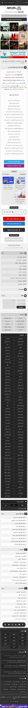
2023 (22, 637)
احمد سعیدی (7, 341)
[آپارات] (5, 624)
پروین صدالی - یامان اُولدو (19, 562)
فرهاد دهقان (7, 443)
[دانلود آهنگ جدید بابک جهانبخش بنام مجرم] (14, 36)
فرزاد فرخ (7, 440)
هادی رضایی (7, 490)
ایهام (3, 253)
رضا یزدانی (20, 403)
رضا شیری (7, 397)
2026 (22, 634)
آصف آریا (7, 338)
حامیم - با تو (22, 574)
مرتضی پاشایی (20, 470)
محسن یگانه (7, 461)
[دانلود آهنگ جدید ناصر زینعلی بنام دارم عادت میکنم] (4, 27)
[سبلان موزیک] (14, 9)
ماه (14, 505)
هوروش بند (20, 493)
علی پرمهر (8, 426)
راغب (20, 394)
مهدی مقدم (7, 481)
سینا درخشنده (20, 420)
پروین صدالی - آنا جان (20, 583)
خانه (23, 61)
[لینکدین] (15, 624)
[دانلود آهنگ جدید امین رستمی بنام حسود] (23, 45)
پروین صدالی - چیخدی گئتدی (18, 565)
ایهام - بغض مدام (21, 257)
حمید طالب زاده (20, 388)
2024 (5, 634)
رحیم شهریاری (7, 394)
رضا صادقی (20, 400)
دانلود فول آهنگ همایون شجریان (18, 541)
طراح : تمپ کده (13, 701)
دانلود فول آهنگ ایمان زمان (19, 517)
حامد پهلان (7, 382)
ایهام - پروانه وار (21, 281)
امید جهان (7, 350)
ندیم (20, 490)
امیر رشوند (20, 353)
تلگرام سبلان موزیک (13, 162)
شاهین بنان (7, 423)
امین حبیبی (7, 359)
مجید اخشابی (7, 452)
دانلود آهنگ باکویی (13, 686)
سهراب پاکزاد (20, 414)
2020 (22, 641)
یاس (20, 496)
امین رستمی (20, 362)
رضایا (8, 403)
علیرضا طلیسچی (7, 435)
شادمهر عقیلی (20, 423)
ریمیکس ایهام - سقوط (20, 263)
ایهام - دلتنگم (22, 275)
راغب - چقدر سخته (21, 604)
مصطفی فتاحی (7, 475)
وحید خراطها (7, 493)
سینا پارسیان (7, 417)
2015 (5, 644)
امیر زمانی (8, 353)
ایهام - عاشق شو (21, 284)
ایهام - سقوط (22, 269)
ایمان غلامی (20, 365)
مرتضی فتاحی (20, 472)
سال (6, 505)
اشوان (20, 347)
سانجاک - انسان (21, 559)
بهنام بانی (20, 373)
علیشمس (7, 438)
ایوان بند (20, 368)
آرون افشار (20, 338)
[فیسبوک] (22, 624)
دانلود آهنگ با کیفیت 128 (13, 224)
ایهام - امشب (22, 266)
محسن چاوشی (20, 461)
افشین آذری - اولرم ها (20, 553)
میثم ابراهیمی (20, 487)
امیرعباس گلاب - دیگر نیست (19, 577)
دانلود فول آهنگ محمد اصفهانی (18, 520)
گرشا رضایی (20, 449)
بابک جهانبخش (20, 371)
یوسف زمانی (7, 496)
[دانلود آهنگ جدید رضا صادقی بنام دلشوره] (14, 45)
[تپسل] (0, 52)
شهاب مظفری (20, 426)
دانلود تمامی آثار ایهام (13, 230)
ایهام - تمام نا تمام (21, 260)
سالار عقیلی (7, 408)
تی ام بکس (20, 382)
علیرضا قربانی (20, 438)
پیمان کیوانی (7, 379)
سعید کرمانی (7, 411)
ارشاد (8, 344)
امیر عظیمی (7, 356)
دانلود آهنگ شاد (6, 689)
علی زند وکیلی (7, 429)
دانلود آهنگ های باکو (22, 686)
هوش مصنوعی (7, 330)
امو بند (20, 350)
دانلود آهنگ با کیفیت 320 (13, 219)
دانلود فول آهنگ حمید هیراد (19, 532)
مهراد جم (7, 484)
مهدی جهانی (20, 481)
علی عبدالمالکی (20, 432)
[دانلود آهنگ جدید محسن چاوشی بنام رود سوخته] (23, 36)
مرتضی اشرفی (7, 467)
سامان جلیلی (20, 411)
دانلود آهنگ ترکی (23, 684)
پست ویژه (8, 321)
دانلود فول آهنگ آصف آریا (19, 544)
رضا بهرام (20, 397)
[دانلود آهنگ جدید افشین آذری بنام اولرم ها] (23, 27)
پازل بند (20, 376)
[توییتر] (19, 624)
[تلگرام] (8, 624)
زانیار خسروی (20, 408)
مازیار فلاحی (7, 449)
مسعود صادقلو (7, 472)
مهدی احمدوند (8, 478)
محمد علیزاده (20, 464)
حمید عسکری (7, 388)
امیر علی (20, 359)
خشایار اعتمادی (7, 391)
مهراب (20, 484)
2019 (14, 641)
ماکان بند (20, 452)
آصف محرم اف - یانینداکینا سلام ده (17, 571)
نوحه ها (20, 330)
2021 (5, 637)
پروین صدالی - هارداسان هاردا (18, 580)
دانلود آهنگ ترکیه (22, 692)
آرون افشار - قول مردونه (20, 607)
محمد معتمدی (8, 464)
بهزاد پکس (7, 371)
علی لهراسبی (7, 432)
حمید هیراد (20, 391)
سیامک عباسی (20, 417)
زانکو (8, 405)
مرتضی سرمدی (7, 470)
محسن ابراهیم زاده (7, 458)
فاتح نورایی (20, 440)
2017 (22, 644)
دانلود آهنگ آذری (15, 684)
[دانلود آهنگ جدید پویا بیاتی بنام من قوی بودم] (4, 45)
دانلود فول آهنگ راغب (20, 526)
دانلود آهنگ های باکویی (21, 689)
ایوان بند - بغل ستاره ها (20, 556)
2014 (14, 647)
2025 (14, 634)
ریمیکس (7, 324)
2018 (5, 641)
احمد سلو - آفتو (22, 595)
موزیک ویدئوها (7, 327)
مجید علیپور (7, 455)
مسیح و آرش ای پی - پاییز (19, 610)
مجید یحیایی (20, 458)
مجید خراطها (20, 455)
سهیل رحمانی (7, 414)
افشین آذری (7, 347)
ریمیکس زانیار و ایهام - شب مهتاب (17, 278)
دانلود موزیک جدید (7, 681)
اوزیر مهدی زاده (7, 362)
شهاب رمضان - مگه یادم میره (18, 616)
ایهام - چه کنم (22, 272)
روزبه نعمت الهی (20, 405)
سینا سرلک (7, 420)
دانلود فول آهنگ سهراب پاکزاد (19, 535)
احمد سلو (20, 344)
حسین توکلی (7, 385)
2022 (14, 637)
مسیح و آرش (20, 475)
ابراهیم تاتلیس (20, 341)
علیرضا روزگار (20, 435)
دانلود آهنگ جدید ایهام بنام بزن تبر (15, 67)
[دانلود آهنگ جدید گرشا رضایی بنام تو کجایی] (4, 36)
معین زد (20, 478)
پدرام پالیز (8, 376)
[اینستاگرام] (12, 624)
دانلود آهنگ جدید (16, 681)
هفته (22, 505)
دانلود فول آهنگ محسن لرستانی (18, 538)
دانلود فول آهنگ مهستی (20, 523)
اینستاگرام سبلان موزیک (13, 166)
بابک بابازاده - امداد (21, 568)
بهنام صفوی (7, 373)
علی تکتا (20, 429)
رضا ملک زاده (7, 400)
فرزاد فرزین (20, 443)
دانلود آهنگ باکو (7, 684)
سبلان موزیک (23, 681)
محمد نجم (20, 467)
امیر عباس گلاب (20, 356)
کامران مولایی (7, 446)
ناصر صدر (8, 487)
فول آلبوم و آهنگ (20, 327)
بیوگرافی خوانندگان (20, 321)
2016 (14, 644)
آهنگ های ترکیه (7, 318)
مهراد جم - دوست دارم (20, 619)
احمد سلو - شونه (21, 598)
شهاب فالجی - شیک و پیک (19, 613)
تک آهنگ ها (18, 61)
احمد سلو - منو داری (21, 592)
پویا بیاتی (20, 379)
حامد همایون (20, 385)
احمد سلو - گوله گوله (20, 601)
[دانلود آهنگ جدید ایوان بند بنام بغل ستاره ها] (14, 27)
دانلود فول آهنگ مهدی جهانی (18, 529)
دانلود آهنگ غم (13, 689)
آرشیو (3, 514)
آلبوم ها (20, 318)
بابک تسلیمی (7, 368)
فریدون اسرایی (20, 446)
